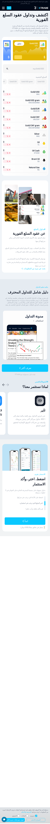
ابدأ (9, 8)
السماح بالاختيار (35, 820)
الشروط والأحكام (26, 812)
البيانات (23, 816)
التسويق (14, 816)
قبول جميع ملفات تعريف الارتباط (14, 820)
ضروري (32, 816)
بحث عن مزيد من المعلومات (34, 268)
